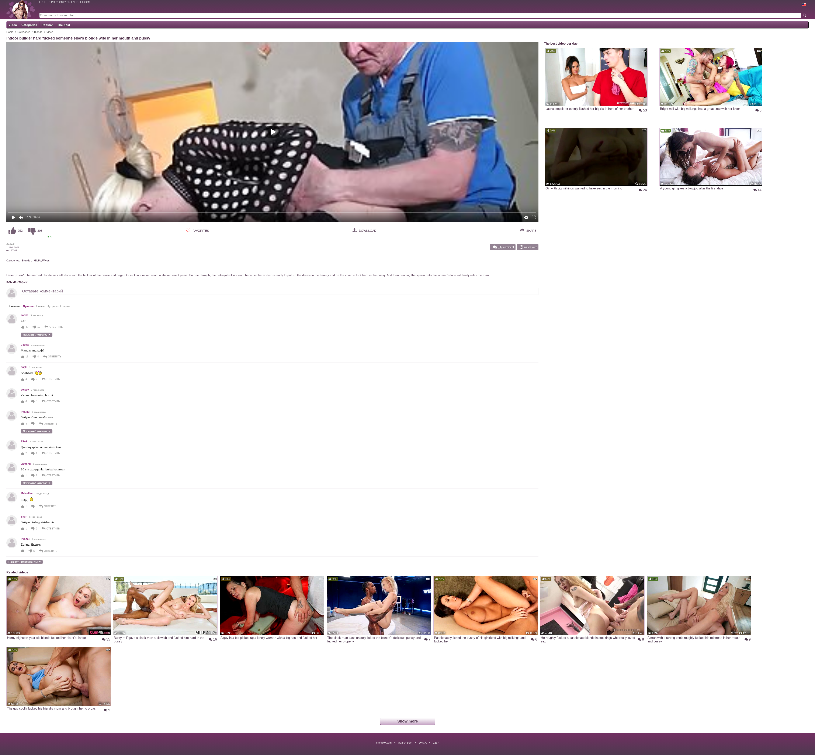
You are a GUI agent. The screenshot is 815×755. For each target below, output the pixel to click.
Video (13, 25)
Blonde (38, 32)
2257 (436, 742)
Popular (47, 25)
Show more (407, 721)
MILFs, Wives (42, 260)
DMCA (422, 742)
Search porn (405, 742)
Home (9, 32)
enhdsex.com (384, 742)
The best (63, 25)
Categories (29, 25)
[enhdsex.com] (20, 9)
